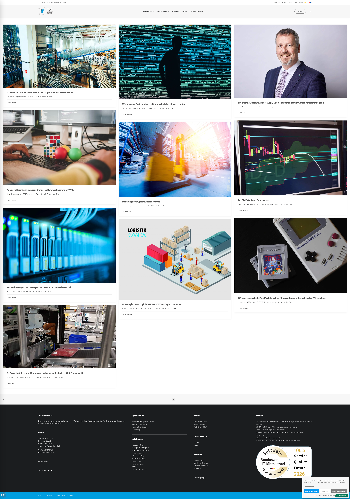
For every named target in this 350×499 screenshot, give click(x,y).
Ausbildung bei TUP (200, 427)
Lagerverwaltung (147, 11)
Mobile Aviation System (139, 427)
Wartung (134, 467)
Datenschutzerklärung (327, 495)
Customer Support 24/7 (140, 469)
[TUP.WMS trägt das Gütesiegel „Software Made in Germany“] (284, 462)
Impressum (197, 468)
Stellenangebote (199, 424)
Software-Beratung (138, 456)
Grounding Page (199, 478)
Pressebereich (298, 2)
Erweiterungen (136, 430)
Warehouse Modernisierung (141, 450)
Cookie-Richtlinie (317, 495)
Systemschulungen (138, 464)
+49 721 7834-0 (50, 450)
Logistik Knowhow (197, 11)
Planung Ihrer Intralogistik (140, 448)
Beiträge (197, 442)
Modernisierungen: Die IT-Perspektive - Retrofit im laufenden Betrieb (39, 287)
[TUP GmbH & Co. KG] (46, 11)
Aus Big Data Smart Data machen (253, 200)
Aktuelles (284, 2)
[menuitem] (276, 2)
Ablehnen (325, 491)
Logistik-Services (162, 11)
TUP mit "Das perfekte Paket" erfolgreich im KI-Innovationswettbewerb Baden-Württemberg (281, 298)
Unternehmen (275, 2)
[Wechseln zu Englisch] (310, 2)
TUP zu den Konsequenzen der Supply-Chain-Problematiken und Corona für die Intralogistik (281, 102)
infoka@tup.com (48, 452)
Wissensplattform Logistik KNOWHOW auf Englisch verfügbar (152, 304)
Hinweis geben (199, 460)
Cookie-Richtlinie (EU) (201, 463)
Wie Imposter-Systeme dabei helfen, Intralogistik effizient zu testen (153, 104)
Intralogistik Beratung (139, 445)
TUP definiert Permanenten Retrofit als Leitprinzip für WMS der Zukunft (40, 92)
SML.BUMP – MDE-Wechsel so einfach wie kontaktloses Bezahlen (278, 441)
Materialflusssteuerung (139, 424)
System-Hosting (137, 461)
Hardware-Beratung (138, 459)
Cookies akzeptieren (311, 491)
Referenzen (175, 11)
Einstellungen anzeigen (339, 491)
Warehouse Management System (143, 422)
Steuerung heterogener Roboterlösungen (141, 201)
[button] (311, 11)
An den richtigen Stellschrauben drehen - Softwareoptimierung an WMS (40, 189)
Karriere (184, 11)
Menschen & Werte (200, 422)
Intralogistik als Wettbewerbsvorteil (268, 438)
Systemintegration (138, 453)
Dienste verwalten (309, 486)
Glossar (290, 2)
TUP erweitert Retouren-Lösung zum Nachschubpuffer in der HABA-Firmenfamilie (45, 373)
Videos (196, 445)
